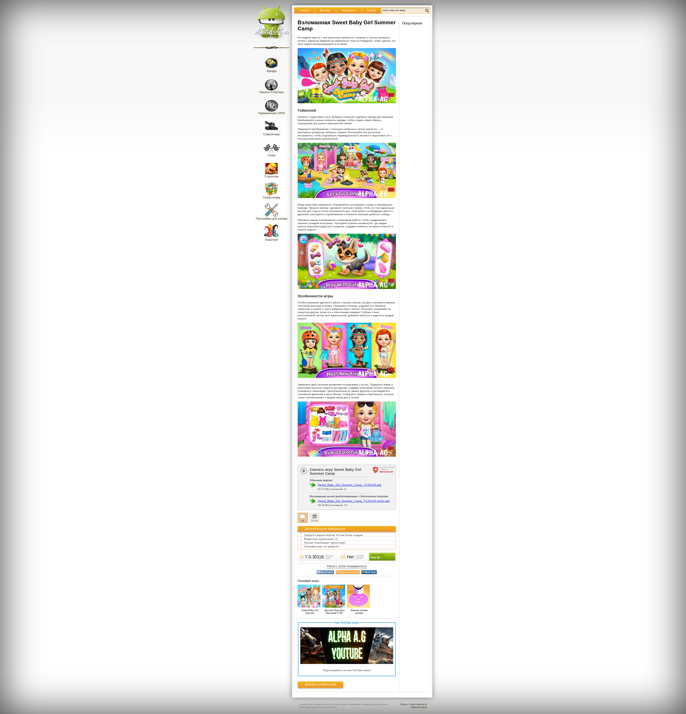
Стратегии (272, 176)
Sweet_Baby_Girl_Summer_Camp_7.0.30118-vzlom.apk (354, 501)
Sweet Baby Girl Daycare (309, 611)
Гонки (271, 155)
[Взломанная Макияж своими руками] (359, 596)
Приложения (349, 10)
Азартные (271, 239)
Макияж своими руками (359, 611)
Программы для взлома (271, 218)
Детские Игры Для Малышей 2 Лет (334, 611)
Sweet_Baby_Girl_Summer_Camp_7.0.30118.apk (349, 485)
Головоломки (271, 197)
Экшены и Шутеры (271, 92)
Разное (371, 10)
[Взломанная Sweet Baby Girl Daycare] (310, 596)
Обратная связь (419, 707)
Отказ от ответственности (413, 704)
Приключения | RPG (271, 113)
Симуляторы (271, 134)
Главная (304, 10)
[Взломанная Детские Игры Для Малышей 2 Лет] (334, 596)
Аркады (272, 71)
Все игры (325, 10)
